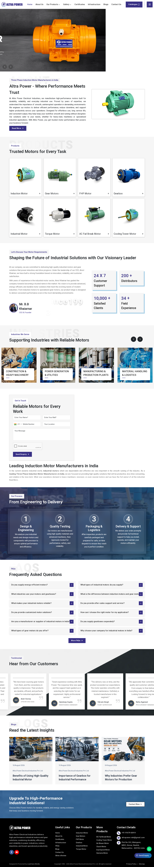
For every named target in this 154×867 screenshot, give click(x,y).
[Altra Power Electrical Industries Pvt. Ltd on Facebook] (11, 852)
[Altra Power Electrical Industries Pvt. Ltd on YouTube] (16, 852)
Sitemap (142, 864)
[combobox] (17, 424)
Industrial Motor (82, 846)
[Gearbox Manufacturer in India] (128, 174)
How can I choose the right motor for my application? (104, 612)
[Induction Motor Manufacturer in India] (25, 174)
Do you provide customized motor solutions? (31, 612)
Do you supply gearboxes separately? (97, 621)
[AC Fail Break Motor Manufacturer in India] (94, 215)
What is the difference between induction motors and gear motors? (111, 594)
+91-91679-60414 (129, 832)
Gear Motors (80, 836)
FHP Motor (80, 839)
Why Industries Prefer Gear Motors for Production (121, 777)
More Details (31, 193)
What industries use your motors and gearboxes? (33, 594)
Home (29, 4)
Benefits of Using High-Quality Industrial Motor (30, 777)
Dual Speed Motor (103, 850)
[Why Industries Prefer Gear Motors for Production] (123, 749)
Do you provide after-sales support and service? (102, 603)
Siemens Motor (102, 853)
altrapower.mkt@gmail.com (133, 837)
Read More (16, 128)
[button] (133, 339)
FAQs (57, 846)
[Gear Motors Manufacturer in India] (60, 174)
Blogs (105, 4)
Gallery (66, 4)
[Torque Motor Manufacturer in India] (60, 215)
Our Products (52, 4)
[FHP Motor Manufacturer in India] (94, 174)
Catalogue (132, 4)
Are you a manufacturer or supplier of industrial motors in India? (40, 621)
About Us (39, 4)
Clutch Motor (101, 846)
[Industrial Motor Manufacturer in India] (25, 215)
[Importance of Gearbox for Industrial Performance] (77, 749)
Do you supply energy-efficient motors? (29, 584)
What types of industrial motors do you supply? (101, 584)
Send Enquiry (21, 454)
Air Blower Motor (102, 843)
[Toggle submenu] (59, 4)
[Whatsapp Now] (149, 849)
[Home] (11, 4)
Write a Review (60, 855)
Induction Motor (82, 833)
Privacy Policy (131, 864)
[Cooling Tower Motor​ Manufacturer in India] (128, 215)
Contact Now (134, 804)
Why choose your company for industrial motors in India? (106, 630)
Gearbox (79, 842)
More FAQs (75, 640)
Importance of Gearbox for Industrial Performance (74, 777)
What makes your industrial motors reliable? (31, 603)
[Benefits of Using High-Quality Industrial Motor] (30, 749)
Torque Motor (81, 849)
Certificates (79, 4)
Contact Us (116, 4)
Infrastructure (94, 4)
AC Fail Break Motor (103, 837)
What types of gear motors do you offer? (29, 630)
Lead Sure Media (33, 864)
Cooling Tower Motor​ (104, 840)
